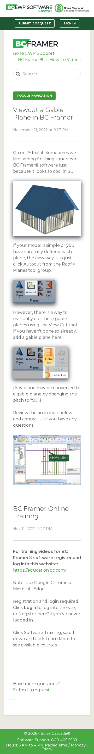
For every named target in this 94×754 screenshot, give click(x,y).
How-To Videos (65, 59)
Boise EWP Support (34, 53)
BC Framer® (31, 59)
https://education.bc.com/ (39, 570)
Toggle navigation (34, 95)
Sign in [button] (69, 23)
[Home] (29, 8)
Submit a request (34, 23)
